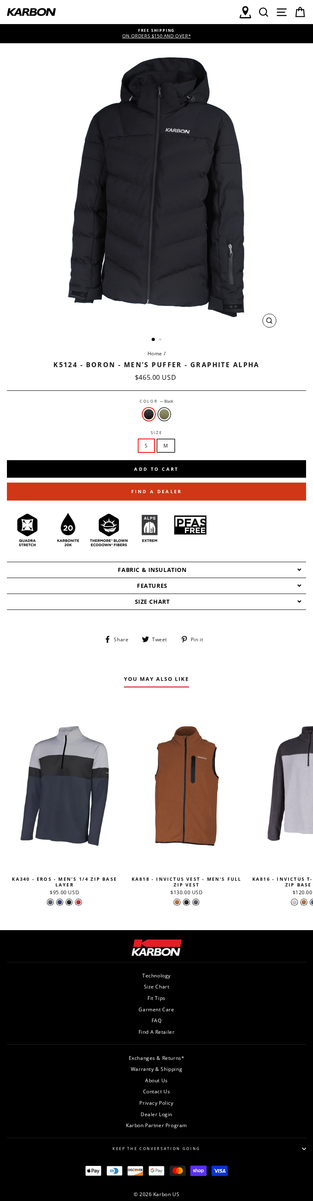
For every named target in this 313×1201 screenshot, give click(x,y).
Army (164, 414)
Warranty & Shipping (156, 1069)
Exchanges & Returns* (157, 1058)
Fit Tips (156, 998)
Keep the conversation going (156, 1148)
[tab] (156, 570)
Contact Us (156, 1091)
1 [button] (154, 340)
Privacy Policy (156, 1102)
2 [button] (161, 340)
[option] (156, 33)
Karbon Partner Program (156, 1125)
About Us (156, 1080)
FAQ (157, 1020)
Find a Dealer (156, 491)
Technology (156, 975)
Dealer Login (156, 1114)
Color (156, 401)
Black (149, 414)
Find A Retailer (157, 1031)
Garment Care (156, 1009)
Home (155, 353)
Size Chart (157, 986)
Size (157, 432)
